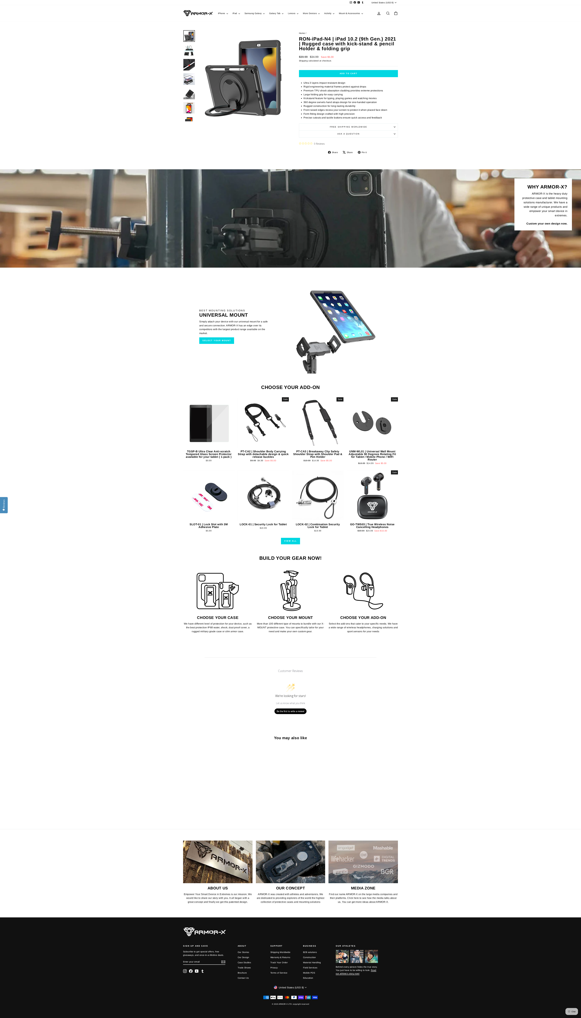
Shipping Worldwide (280, 952)
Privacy (274, 967)
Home (302, 33)
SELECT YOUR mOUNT (216, 340)
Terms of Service (278, 973)
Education (308, 978)
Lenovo (292, 13)
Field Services (310, 967)
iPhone (222, 13)
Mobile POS (309, 973)
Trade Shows (244, 967)
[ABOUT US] (218, 862)
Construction (309, 957)
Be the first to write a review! (290, 711)
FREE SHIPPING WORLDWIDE (348, 127)
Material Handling (312, 962)
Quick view (208, 445)
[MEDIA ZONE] (363, 862)
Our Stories (243, 952)
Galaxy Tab (275, 13)
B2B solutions (310, 952)
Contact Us (243, 978)
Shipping (303, 61)
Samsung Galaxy (253, 13)
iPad (235, 13)
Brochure (242, 973)
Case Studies (244, 962)
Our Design (243, 957)
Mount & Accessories (350, 13)
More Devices (310, 13)
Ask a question (348, 134)
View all (290, 541)
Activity (328, 13)
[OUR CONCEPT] (290, 862)
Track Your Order (279, 962)
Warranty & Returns (280, 957)
